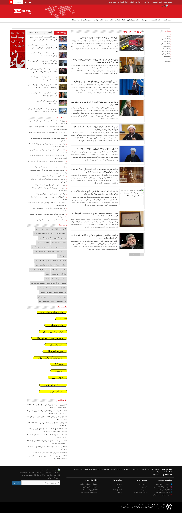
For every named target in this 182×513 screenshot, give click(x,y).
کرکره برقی (46, 301)
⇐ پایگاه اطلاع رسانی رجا (90, 487)
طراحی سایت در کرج (140, 492)
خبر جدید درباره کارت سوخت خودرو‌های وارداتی (99, 37)
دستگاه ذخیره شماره (53, 391)
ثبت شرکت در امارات (60, 247)
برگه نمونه (156, 472)
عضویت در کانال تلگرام (163, 484)
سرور (37, 265)
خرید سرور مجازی (61, 251)
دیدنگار (64, 265)
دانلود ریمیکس (56, 325)
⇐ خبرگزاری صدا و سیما (90, 489)
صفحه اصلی (167, 2)
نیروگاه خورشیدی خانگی (59, 297)
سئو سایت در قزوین (46, 265)
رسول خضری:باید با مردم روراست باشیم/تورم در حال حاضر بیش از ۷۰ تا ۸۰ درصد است (94, 61)
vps (56, 229)
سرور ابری (63, 270)
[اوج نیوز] (50, 469)
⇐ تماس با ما (143, 484)
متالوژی (47, 279)
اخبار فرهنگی (75, 20)
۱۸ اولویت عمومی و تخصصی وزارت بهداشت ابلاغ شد (97, 148)
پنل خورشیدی (42, 297)
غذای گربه (63, 274)
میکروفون (63, 288)
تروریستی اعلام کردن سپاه (59, 242)
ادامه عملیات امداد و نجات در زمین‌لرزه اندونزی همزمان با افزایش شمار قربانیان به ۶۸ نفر (42, 46)
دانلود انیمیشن (56, 344)
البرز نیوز (119, 492)
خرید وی (59, 371)
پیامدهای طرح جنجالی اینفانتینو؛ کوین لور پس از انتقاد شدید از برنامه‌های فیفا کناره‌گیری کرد (42, 70)
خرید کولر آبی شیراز (53, 385)
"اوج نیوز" (150, 505)
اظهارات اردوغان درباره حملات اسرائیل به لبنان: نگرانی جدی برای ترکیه (47, 162)
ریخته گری (57, 265)
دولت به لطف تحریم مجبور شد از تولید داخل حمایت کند (50, 260)
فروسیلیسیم (55, 274)
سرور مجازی (55, 270)
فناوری (47, 274)
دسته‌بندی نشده (167, 57)
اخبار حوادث (98, 20)
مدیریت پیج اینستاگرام (38, 283)
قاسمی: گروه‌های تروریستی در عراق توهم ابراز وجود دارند (96, 81)
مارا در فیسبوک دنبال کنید (163, 489)
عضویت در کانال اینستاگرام (161, 487)
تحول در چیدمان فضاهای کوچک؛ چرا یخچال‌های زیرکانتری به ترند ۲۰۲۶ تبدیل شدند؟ (47, 204)
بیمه (40, 238)
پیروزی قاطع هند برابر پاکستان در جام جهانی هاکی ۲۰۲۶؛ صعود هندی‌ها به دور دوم (43, 38)
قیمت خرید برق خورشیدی (59, 279)
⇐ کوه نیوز (119, 484)
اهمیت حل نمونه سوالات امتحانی (44, 233)
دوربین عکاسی (62, 256)
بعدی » (132, 255)
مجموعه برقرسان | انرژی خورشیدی (56, 283)
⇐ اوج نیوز (119, 487)
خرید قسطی (50, 251)
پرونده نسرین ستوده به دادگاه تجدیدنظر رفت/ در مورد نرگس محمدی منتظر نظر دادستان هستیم (94, 171)
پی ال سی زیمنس (61, 301)
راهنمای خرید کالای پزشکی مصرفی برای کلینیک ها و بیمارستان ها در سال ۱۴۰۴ (48, 215)
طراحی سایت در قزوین (36, 270)
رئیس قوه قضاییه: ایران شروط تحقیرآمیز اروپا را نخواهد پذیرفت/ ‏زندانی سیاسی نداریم (94, 128)
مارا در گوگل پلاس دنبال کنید (161, 495)
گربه (40, 301)
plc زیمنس (63, 229)
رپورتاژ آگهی (166, 61)
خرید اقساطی (36, 247)
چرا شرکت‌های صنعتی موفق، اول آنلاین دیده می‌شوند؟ (49, 185)
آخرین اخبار (60, 32)
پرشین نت (144, 489)
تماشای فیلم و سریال (53, 331)
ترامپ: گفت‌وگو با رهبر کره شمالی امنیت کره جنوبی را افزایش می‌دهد (43, 78)
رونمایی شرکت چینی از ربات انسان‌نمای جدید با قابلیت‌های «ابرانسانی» (49, 139)
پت (49, 297)
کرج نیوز (144, 487)
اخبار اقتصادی (157, 2)
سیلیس (47, 270)
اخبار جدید (112, 2)
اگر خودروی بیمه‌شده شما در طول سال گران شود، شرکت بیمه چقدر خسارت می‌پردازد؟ (42, 110)
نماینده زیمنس (54, 288)
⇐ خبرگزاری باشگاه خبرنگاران (89, 484)
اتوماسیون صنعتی (61, 233)
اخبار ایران (146, 2)
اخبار (168, 36)
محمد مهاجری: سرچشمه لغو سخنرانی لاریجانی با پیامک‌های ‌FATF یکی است (94, 103)
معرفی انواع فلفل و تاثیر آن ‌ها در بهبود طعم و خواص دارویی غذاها (49, 209)
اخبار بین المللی (135, 2)
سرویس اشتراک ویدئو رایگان (49, 338)
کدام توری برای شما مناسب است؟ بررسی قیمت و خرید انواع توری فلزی (48, 180)
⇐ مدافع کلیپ (117, 489)
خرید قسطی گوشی (39, 251)
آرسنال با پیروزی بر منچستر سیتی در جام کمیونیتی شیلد (49, 167)
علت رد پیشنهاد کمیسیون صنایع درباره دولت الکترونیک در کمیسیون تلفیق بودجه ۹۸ (94, 215)
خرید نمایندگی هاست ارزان (50, 357)
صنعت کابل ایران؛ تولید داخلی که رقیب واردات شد (50, 176)
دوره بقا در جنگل (55, 351)
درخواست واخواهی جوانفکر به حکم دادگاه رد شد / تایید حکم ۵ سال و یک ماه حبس (94, 237)
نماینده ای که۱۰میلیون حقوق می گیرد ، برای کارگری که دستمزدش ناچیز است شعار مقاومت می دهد (94, 193)
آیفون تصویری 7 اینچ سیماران (44, 229)
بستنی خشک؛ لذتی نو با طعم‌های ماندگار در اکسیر (51, 220)
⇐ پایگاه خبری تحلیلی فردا (89, 492)
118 (168, 34)
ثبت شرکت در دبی (47, 247)
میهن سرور (57, 377)
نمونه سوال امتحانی (46, 292)
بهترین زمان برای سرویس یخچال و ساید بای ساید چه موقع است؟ (49, 198)
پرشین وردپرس (153, 509)
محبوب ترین (46, 32)
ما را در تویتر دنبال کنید (163, 492)
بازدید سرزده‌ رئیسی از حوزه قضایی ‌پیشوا (54, 238)
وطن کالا (58, 364)
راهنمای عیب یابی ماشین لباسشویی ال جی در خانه (50, 194)
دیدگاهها (32, 32)
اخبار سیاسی (87, 20)
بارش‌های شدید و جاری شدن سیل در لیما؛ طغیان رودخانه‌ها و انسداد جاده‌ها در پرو (42, 86)
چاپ (52, 301)
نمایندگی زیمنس (43, 288)
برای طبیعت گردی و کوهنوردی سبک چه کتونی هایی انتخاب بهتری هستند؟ (48, 189)
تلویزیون (47, 242)
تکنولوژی (39, 242)
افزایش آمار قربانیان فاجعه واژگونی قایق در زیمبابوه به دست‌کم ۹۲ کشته (44, 54)
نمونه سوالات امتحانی (60, 292)
